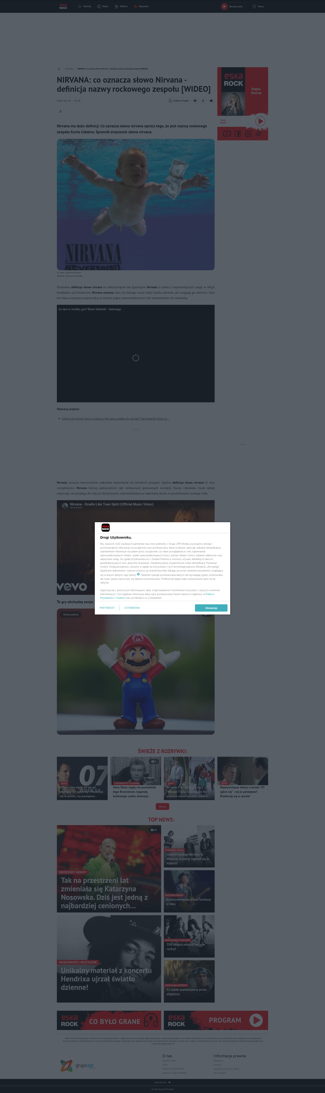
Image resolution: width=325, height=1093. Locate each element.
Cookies (120, 597)
